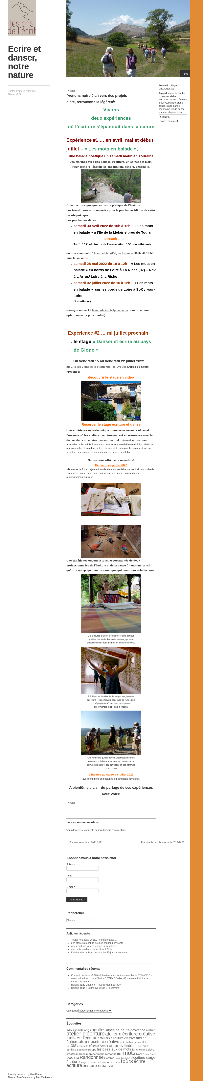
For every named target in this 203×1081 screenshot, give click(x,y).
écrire (139, 1061)
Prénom (70, 864)
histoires (103, 1049)
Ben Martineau (44, 1077)
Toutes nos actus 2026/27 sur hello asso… (94, 939)
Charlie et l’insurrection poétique (103, 984)
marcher (91, 1053)
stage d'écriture (133, 1058)
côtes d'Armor (98, 1046)
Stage (173, 85)
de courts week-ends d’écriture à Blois (91, 949)
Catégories (72, 1010)
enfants (116, 1045)
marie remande (27, 91)
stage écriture (175, 112)
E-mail (70, 887)
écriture (74, 1065)
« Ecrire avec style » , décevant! (103, 988)
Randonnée (92, 1057)
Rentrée (109, 1057)
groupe (91, 1049)
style (118, 1062)
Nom (69, 875)
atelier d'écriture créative (130, 1033)
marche (81, 1053)
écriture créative (98, 1065)
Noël (139, 1053)
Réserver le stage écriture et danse (111, 424)
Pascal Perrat (149, 1054)
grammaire (82, 1050)
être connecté (86, 830)
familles (71, 1049)
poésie (72, 1057)
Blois (71, 1045)
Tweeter (70, 90)
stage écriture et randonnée (97, 1062)
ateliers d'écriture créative (117, 1038)
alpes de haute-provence (125, 1030)
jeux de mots (121, 1049)
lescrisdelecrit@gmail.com (112, 253)
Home (185, 73)
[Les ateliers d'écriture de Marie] (22, 18)
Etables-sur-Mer (136, 1046)
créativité (82, 1046)
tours (127, 1061)
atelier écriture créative (99, 1041)
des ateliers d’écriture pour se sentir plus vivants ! (97, 943)
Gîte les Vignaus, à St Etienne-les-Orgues (98, 366)
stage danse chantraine (169, 107)
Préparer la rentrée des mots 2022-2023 (164, 842)
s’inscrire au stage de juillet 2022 (111, 774)
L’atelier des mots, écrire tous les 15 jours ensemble (99, 952)
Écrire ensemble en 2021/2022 (84, 842)
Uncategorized (166, 88)
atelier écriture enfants (130, 1042)
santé (117, 1058)
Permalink (164, 116)
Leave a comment (168, 121)
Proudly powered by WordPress (25, 1074)
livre (143, 1050)
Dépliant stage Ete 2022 (111, 465)
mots (129, 1053)
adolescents (74, 1030)
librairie (136, 1049)
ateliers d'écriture (82, 1037)
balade (172, 102)
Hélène (75, 984)
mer (120, 1053)
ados (87, 1030)
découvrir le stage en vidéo (111, 377)
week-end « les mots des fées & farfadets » (94, 946)
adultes (98, 1029)
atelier (150, 1030)
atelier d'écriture (168, 98)
